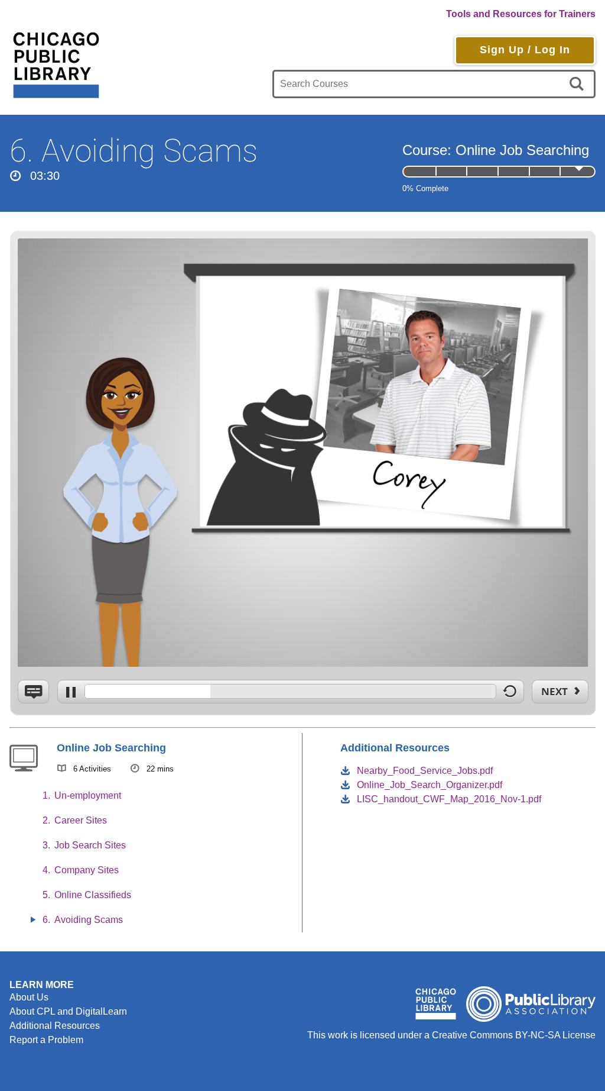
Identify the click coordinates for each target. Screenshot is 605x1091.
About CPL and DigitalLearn (68, 1011)
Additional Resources (54, 1026)
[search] (579, 84)
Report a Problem (46, 1040)
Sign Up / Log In (525, 50)
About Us (28, 997)
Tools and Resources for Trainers (521, 14)
